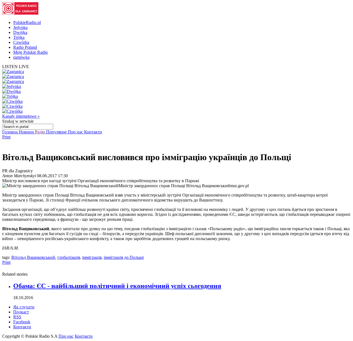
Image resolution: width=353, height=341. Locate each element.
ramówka (21, 57)
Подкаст (21, 312)
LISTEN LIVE (15, 66)
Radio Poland (25, 47)
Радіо (40, 132)
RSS (17, 317)
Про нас (76, 132)
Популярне (57, 132)
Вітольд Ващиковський (33, 257)
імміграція (91, 257)
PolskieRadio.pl (27, 22)
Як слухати (23, 307)
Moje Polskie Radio (30, 52)
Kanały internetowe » (21, 116)
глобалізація (68, 257)
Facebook (21, 321)
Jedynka (20, 27)
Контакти (93, 132)
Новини (27, 132)
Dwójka (20, 32)
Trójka (19, 37)
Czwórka (21, 42)
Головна (10, 132)
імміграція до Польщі (124, 257)
